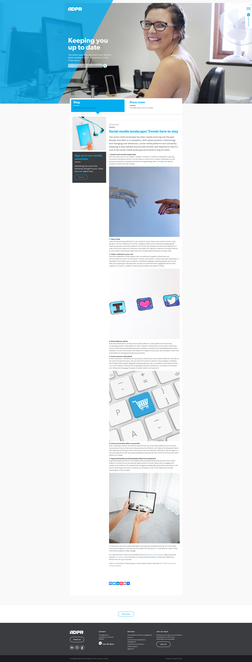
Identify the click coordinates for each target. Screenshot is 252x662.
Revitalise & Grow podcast (153, 555)
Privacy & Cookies (103, 658)
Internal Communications (135, 644)
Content (130, 637)
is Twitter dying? (122, 557)
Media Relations (132, 646)
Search (105, 66)
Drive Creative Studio (176, 658)
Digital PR (130, 649)
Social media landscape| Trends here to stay (143, 131)
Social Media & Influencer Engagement (139, 635)
